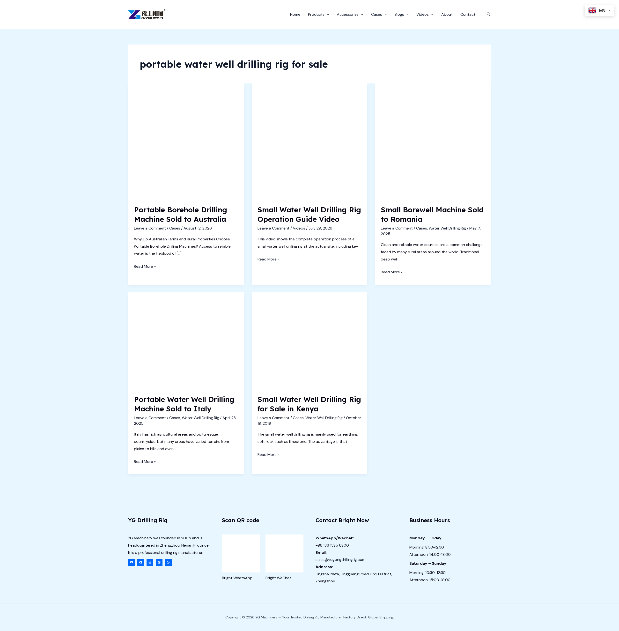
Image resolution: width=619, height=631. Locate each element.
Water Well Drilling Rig (447, 228)
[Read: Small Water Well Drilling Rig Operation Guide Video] (310, 140)
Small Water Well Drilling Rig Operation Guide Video (309, 214)
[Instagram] (150, 562)
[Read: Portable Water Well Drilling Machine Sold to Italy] (186, 340)
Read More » (145, 267)
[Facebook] (140, 562)
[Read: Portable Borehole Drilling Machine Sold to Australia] (186, 140)
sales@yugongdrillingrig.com (340, 559)
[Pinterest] (159, 562)
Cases (376, 14)
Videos (422, 14)
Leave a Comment (150, 228)
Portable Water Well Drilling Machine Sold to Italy (184, 404)
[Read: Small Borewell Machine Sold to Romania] (433, 140)
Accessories (348, 14)
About (447, 14)
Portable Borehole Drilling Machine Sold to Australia (180, 214)
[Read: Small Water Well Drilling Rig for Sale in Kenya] (310, 340)
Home (295, 14)
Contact (467, 14)
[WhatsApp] (168, 562)
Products (316, 14)
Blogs (399, 14)
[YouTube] (131, 562)
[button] (326, 14)
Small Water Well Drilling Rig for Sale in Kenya (309, 404)
